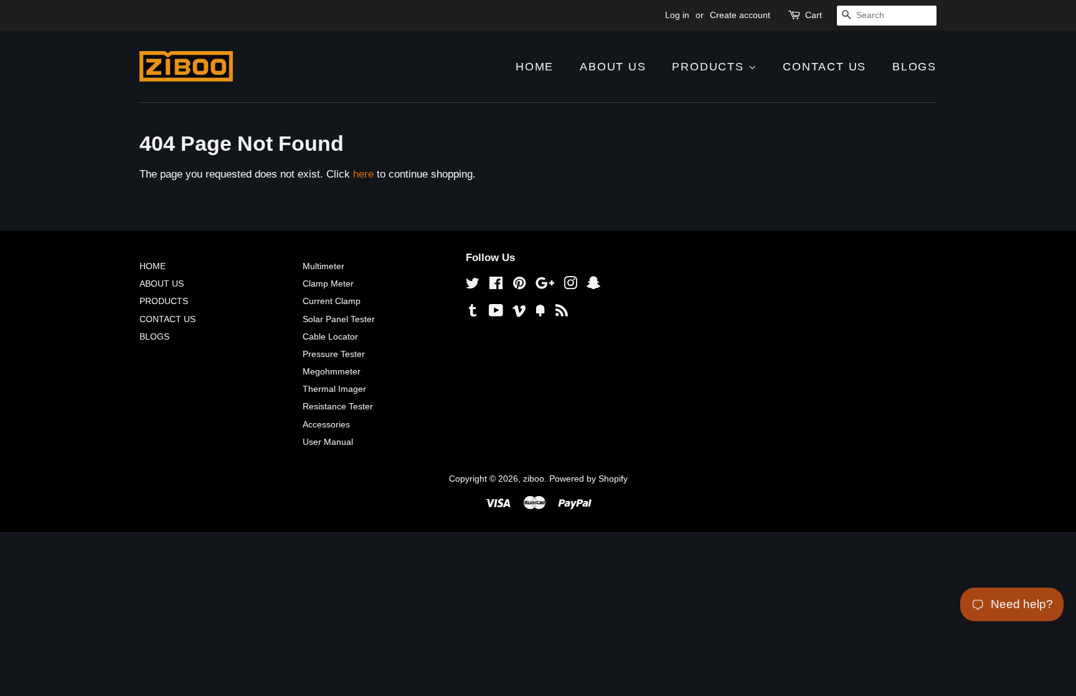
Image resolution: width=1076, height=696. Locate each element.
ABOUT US (613, 66)
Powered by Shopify (588, 479)
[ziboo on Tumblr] (472, 313)
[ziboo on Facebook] (496, 285)
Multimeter (323, 266)
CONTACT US (824, 66)
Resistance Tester (338, 406)
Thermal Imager (334, 389)
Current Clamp (332, 301)
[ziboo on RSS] (562, 313)
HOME (535, 66)
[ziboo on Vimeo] (519, 313)
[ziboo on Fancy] (540, 313)
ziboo (533, 479)
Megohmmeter (332, 371)
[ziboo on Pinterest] (519, 285)
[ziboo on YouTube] (496, 313)
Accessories (326, 424)
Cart (813, 15)
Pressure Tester (334, 354)
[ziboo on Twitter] (472, 285)
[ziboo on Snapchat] (593, 285)
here (363, 174)
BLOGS (914, 66)
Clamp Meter (328, 283)
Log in (677, 15)
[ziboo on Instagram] (570, 285)
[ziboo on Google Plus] (545, 285)
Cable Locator (330, 336)
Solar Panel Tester (339, 319)
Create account (740, 15)
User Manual (328, 442)
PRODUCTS (710, 66)
